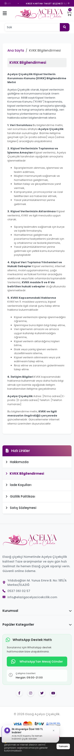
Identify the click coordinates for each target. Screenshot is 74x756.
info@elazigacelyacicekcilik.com (32, 597)
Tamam (63, 746)
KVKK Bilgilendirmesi (26, 473)
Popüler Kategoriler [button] (18, 624)
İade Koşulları (20, 485)
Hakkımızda (19, 462)
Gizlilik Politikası (22, 496)
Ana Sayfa (15, 50)
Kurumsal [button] (10, 611)
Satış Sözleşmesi (22, 508)
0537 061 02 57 (18, 591)
